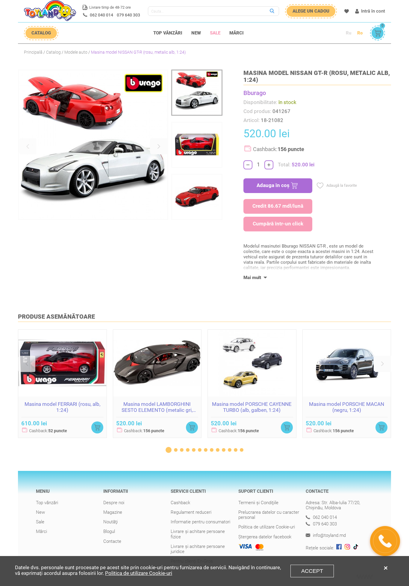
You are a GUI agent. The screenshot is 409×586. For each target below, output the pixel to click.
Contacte (112, 541)
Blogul (109, 531)
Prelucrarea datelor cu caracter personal (268, 515)
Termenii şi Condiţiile (258, 502)
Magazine (112, 512)
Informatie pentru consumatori (200, 522)
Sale (215, 33)
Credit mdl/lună (277, 206)
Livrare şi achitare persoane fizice (198, 534)
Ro (360, 33)
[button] (27, 146)
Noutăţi (110, 522)
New (196, 33)
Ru (348, 33)
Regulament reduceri (191, 512)
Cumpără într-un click (278, 224)
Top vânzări (167, 33)
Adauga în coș (273, 185)
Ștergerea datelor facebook (264, 537)
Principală (33, 52)
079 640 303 (128, 15)
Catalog (53, 52)
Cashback (180, 502)
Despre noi (113, 502)
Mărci (236, 33)
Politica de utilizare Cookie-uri (266, 527)
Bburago (254, 93)
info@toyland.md (329, 535)
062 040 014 (101, 15)
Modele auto (75, 52)
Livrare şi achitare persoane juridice (198, 549)
